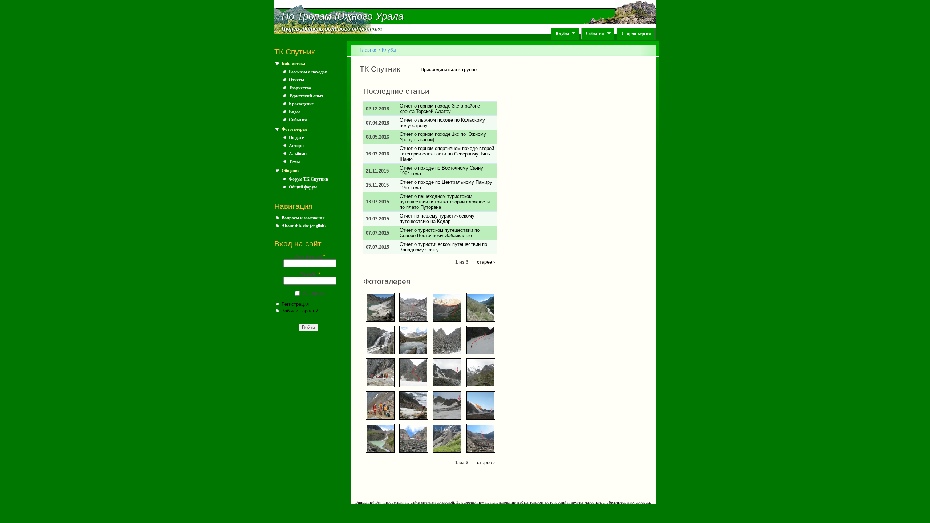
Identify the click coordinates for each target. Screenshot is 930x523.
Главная (368, 50)
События (592, 33)
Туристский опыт (306, 95)
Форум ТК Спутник (308, 179)
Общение (290, 170)
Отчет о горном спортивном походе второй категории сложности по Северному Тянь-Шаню (447, 154)
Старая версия (636, 33)
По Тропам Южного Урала (343, 16)
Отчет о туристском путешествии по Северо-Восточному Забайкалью (440, 232)
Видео (294, 111)
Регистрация (295, 304)
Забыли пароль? (300, 310)
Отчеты (296, 79)
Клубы (560, 33)
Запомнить (314, 293)
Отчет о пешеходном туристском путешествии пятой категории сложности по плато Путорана (445, 202)
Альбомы (298, 153)
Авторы (296, 145)
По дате (296, 137)
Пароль (309, 274)
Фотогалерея (294, 129)
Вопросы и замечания (303, 217)
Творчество (300, 87)
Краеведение (301, 103)
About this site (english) (304, 225)
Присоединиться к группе (449, 69)
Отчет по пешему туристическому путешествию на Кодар (437, 218)
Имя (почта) (309, 256)
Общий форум (303, 187)
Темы (294, 161)
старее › (486, 261)
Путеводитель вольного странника (331, 29)
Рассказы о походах (308, 71)
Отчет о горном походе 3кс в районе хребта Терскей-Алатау (440, 108)
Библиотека (293, 63)
